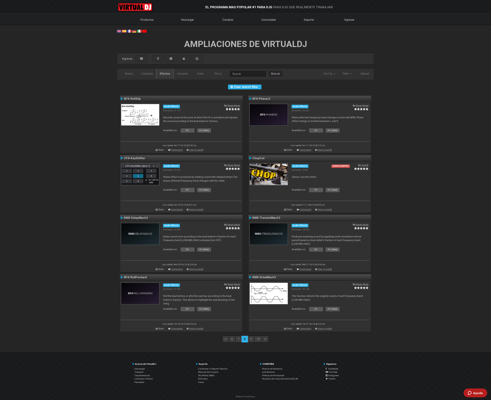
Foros (201, 382)
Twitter (331, 378)
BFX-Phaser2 (261, 98)
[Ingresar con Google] (197, 58)
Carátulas (147, 73)
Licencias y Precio (143, 378)
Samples (182, 73)
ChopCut (258, 158)
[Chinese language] (144, 31)
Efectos (165, 73)
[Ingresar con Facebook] (157, 58)
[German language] (134, 31)
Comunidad (268, 19)
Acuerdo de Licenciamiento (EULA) (280, 378)
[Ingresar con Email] (141, 58)
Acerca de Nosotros (272, 368)
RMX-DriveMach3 (264, 277)
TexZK (364, 165)
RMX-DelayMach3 (136, 218)
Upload (365, 73)
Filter (346, 73)
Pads (200, 73)
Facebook (332, 368)
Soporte (309, 19)
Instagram (333, 375)
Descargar (187, 19)
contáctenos (268, 372)
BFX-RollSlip (132, 98)
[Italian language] (139, 31)
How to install (196, 150)
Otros (218, 73)
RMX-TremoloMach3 (266, 218)
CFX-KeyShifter (134, 158)
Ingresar (349, 19)
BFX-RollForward (135, 277)
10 (258, 339)
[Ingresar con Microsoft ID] (171, 58)
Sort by (328, 73)
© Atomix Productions (245, 396)
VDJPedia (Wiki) (206, 375)
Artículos (203, 378)
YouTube (332, 372)
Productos (147, 19)
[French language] (129, 31)
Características (142, 375)
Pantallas (139, 382)
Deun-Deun (233, 105)
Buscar (275, 73)
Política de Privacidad (273, 375)
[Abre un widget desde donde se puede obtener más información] (475, 393)
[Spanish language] (124, 31)
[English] (119, 31)
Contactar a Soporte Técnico (212, 368)
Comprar (227, 19)
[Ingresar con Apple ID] (183, 58)
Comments (177, 150)
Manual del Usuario (208, 372)
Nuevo (129, 73)
